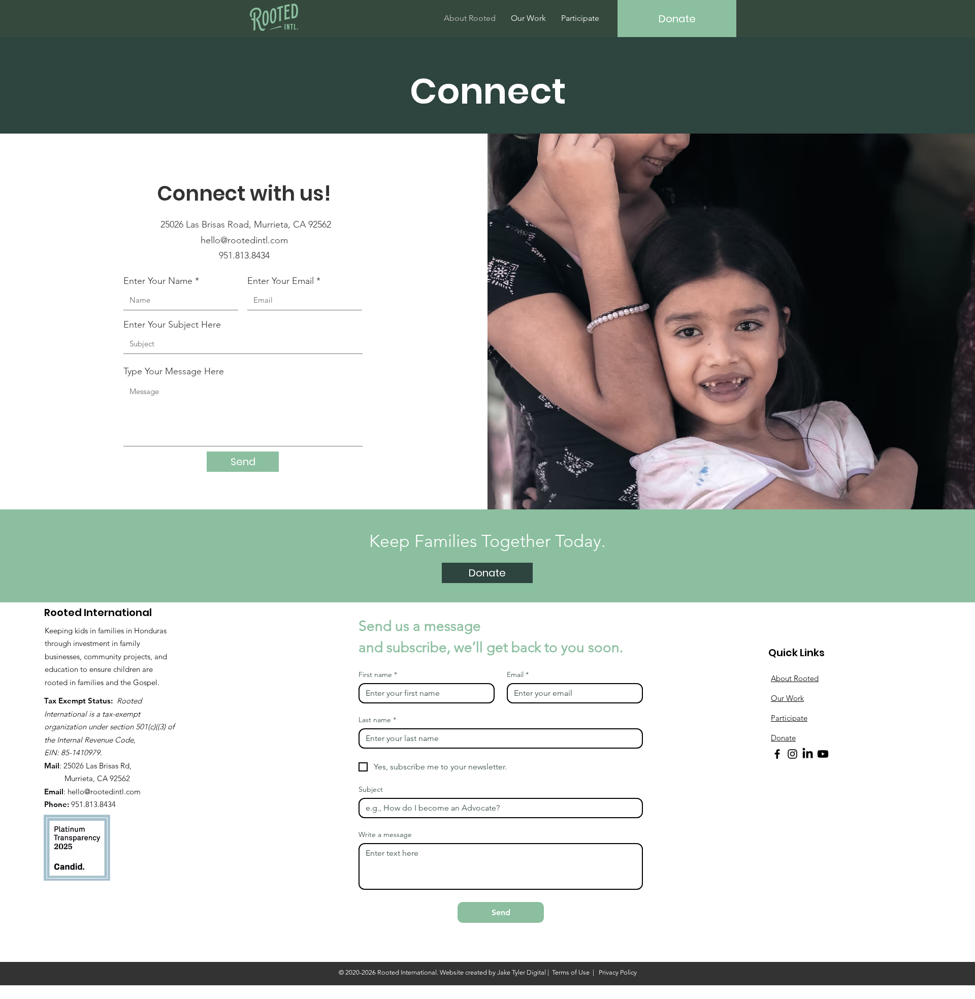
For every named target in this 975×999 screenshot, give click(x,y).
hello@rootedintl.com (244, 240)
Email (518, 674)
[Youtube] (823, 754)
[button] (487, 573)
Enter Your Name (157, 280)
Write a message (385, 834)
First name (378, 674)
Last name (377, 720)
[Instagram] (792, 754)
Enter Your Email (280, 280)
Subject (371, 789)
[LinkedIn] (807, 754)
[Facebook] (777, 754)
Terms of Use (571, 972)
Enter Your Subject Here (172, 324)
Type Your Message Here (173, 371)
